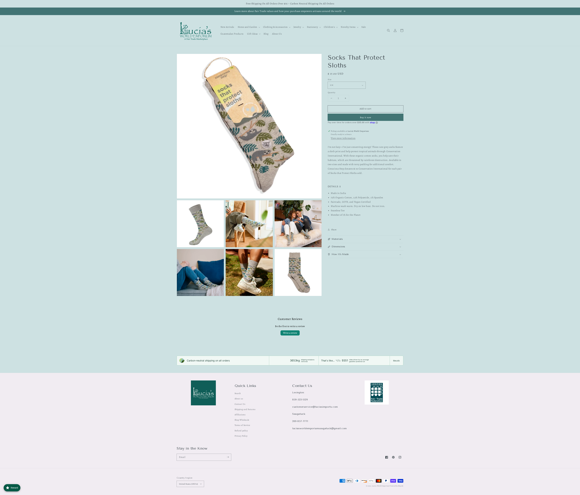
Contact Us (240, 404)
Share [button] (334, 229)
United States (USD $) (188, 484)
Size (330, 79)
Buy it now (365, 117)
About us (239, 398)
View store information (343, 138)
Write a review (290, 333)
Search (238, 393)
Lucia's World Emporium (380, 486)
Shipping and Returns (245, 409)
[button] (388, 30)
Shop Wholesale (242, 419)
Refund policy (241, 430)
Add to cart (365, 108)
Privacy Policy (241, 435)
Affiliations (240, 414)
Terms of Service (242, 425)
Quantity (331, 92)
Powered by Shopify (396, 486)
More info (396, 360)
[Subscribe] (227, 457)
